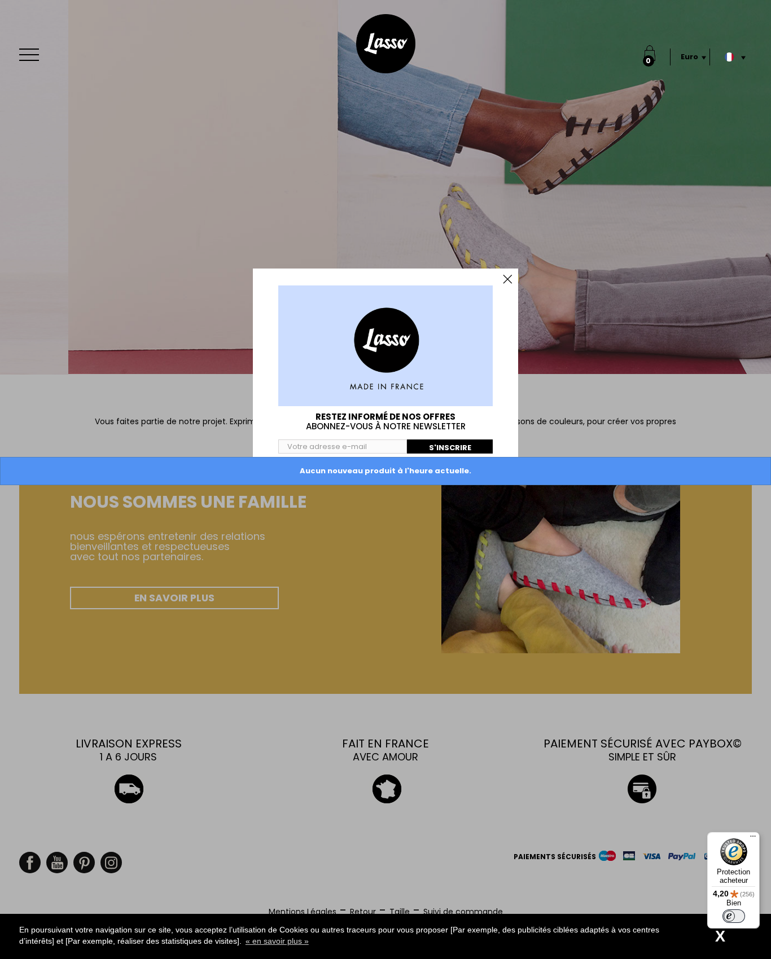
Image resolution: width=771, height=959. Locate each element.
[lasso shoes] (385, 43)
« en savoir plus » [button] (277, 940)
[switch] (733, 916)
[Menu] (753, 839)
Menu (31, 54)
